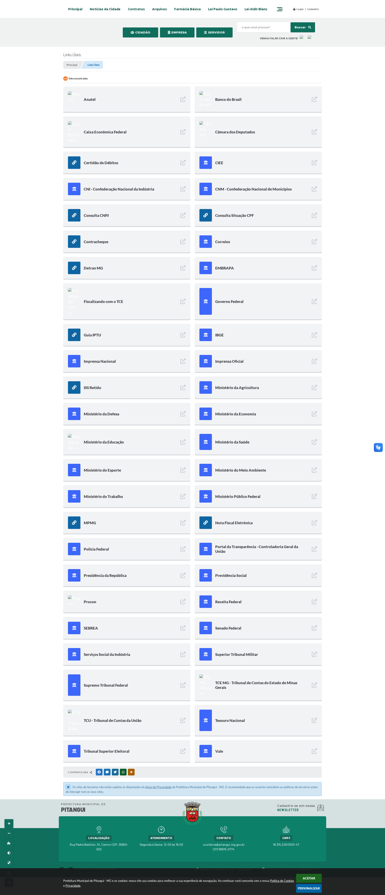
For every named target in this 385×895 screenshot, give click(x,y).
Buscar (300, 27)
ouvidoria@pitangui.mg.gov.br (224, 844)
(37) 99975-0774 (223, 849)
